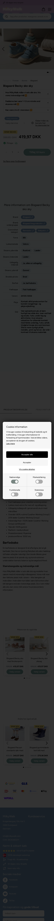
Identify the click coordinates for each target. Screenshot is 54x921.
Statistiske (39, 490)
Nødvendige (14, 477)
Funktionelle (14, 490)
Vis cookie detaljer (27, 469)
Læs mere (10, 443)
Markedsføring (39, 477)
